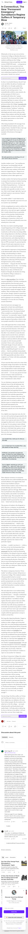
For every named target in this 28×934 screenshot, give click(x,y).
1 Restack (13, 721)
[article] (14, 867)
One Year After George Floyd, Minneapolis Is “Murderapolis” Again (10, 863)
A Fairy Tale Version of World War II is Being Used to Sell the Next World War (10, 877)
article (3, 309)
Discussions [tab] (12, 857)
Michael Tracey (8, 23)
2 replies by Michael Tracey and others (15, 843)
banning (23, 645)
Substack (6, 931)
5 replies (8, 826)
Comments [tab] (4, 737)
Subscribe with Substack (15, 917)
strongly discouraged (15, 643)
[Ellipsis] (26, 751)
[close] (23, 890)
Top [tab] (3, 857)
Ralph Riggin (7, 751)
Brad (5, 831)
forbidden (16, 630)
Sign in (25, 2)
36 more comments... (6, 850)
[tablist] (7, 737)
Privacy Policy (19, 923)
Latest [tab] (6, 857)
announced (4, 551)
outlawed (20, 638)
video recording (10, 279)
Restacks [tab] (11, 737)
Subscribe (19, 2)
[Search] (25, 857)
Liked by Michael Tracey (10, 752)
